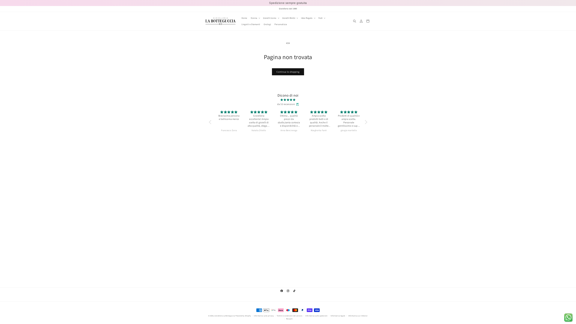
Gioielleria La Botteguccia (224, 316)
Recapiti (289, 319)
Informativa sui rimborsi (358, 316)
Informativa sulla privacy (264, 316)
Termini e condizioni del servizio (289, 316)
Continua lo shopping (288, 71)
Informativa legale (338, 316)
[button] (255, 18)
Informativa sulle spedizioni (316, 316)
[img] (288, 100)
